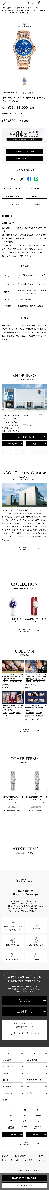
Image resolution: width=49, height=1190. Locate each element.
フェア (29, 1086)
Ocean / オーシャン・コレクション (26, 10)
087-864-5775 (26, 1033)
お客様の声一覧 (7, 1093)
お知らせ (5, 1073)
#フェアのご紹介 (31, 685)
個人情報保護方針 (21, 1156)
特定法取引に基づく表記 (10, 1160)
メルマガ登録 (27, 1160)
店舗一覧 (5, 1080)
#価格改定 (6, 685)
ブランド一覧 (7, 1086)
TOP (3, 8)
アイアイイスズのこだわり (35, 1080)
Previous (2, 603)
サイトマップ (40, 1160)
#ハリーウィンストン (16, 681)
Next (46, 603)
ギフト (29, 1073)
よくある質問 (7, 1060)
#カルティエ (6, 716)
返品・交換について (9, 1066)
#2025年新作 (30, 712)
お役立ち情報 (31, 1053)
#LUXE (5, 712)
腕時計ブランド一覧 (23, 8)
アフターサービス (8, 1053)
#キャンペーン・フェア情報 (34, 716)
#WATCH (5, 681)
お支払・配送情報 (32, 1060)
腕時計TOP (10, 8)
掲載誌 (5, 1100)
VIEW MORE (38, 415)
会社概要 (5, 1156)
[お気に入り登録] (20, 772)
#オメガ (18, 712)
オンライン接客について (24, 170)
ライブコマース (31, 1093)
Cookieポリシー (39, 1156)
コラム (29, 1066)
